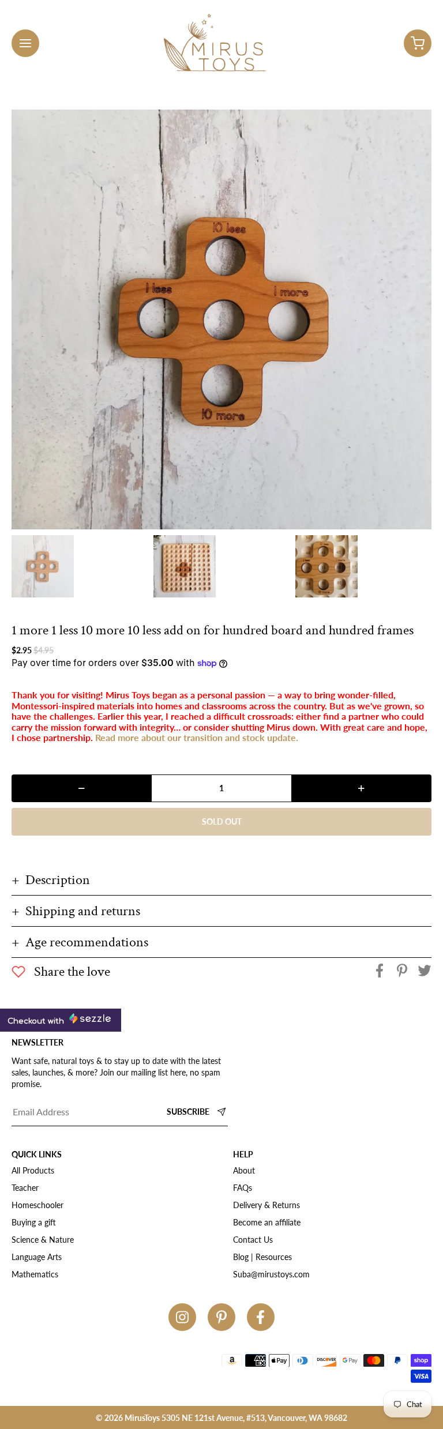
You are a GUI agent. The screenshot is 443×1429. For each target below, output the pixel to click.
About (244, 1170)
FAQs (242, 1188)
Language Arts (37, 1257)
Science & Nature (43, 1239)
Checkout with (36, 1021)
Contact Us (253, 1239)
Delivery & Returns (266, 1205)
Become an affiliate (267, 1222)
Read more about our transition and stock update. (196, 737)
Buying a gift (34, 1222)
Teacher (25, 1188)
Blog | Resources (262, 1257)
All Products (33, 1170)
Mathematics (35, 1274)
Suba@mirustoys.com (271, 1274)
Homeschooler (37, 1205)
